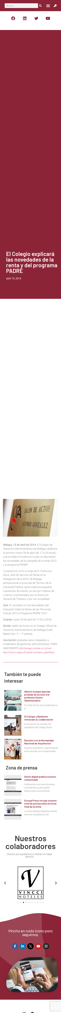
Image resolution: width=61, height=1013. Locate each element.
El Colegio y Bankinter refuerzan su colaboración (38, 718)
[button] (48, 6)
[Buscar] (40, 5)
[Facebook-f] (15, 946)
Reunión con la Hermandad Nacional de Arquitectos (39, 742)
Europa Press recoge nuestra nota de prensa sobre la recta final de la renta (40, 803)
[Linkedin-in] (23, 946)
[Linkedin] (25, 18)
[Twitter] (36, 18)
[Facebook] (13, 18)
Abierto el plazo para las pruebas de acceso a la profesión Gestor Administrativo (37, 696)
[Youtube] (48, 18)
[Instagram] (46, 946)
